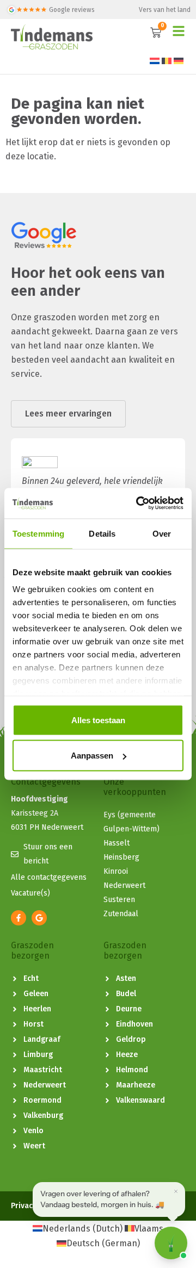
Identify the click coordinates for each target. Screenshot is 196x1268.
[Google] (39, 917)
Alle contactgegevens (49, 877)
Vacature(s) (30, 893)
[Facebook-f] (18, 917)
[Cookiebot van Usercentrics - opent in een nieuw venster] (138, 503)
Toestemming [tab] (38, 533)
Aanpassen (92, 755)
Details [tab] (102, 533)
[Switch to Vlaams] (167, 60)
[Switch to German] (179, 60)
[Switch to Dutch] (155, 60)
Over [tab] (161, 533)
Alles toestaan (98, 719)
